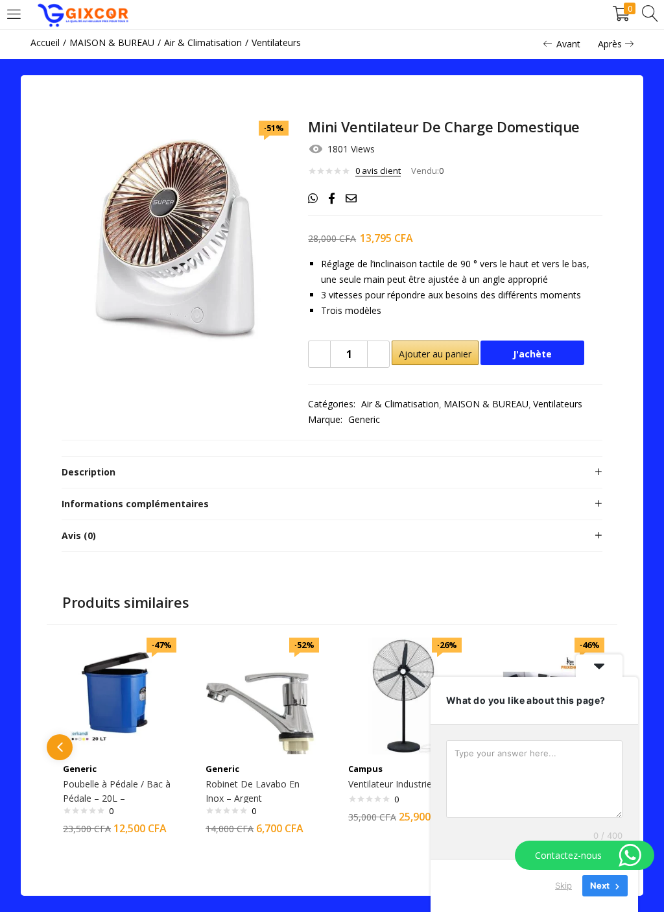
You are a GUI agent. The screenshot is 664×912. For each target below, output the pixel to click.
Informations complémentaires (135, 504)
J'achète (532, 354)
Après (610, 44)
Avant (568, 44)
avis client (378, 170)
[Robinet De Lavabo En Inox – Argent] (260, 695)
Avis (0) (79, 535)
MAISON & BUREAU (111, 42)
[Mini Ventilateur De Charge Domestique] (313, 198)
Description (88, 472)
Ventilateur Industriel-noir (400, 784)
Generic (364, 419)
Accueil (45, 42)
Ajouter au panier (435, 354)
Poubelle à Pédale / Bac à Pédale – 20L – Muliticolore (117, 798)
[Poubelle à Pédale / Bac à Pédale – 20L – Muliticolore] (118, 695)
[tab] (332, 472)
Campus (365, 768)
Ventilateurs (276, 42)
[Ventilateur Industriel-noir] (403, 695)
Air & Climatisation (203, 42)
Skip (563, 885)
